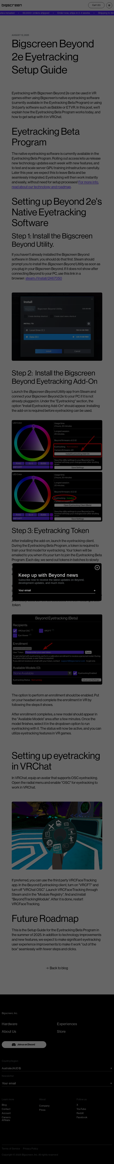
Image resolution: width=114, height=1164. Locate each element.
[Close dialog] (97, 567)
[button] (95, 590)
